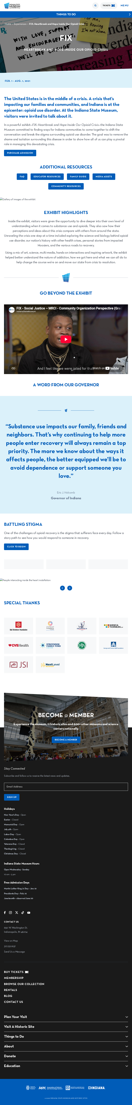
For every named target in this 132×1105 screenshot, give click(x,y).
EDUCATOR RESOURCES (47, 177)
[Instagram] (10, 913)
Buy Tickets (14, 972)
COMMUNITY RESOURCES (66, 186)
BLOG (8, 996)
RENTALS (10, 990)
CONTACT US (13, 1002)
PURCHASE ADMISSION (20, 153)
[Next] (69, 590)
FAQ (22, 177)
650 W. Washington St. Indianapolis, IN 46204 (15, 930)
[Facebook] (5, 913)
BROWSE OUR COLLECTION (24, 984)
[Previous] (62, 590)
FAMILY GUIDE (78, 177)
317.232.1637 (10, 946)
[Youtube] (28, 913)
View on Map (11, 941)
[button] (95, 5)
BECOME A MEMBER (66, 740)
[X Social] (16, 913)
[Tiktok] (22, 913)
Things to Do (66, 14)
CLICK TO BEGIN (16, 547)
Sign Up (11, 797)
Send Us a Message (14, 952)
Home (8, 24)
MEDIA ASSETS (104, 177)
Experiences (20, 24)
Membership (14, 978)
